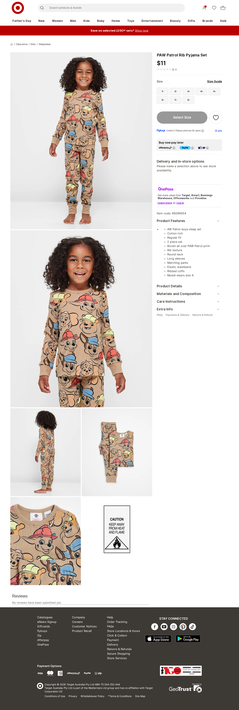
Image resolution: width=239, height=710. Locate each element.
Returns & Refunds (119, 649)
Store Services (117, 658)
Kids (86, 21)
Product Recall (82, 631)
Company (78, 617)
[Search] (42, 8)
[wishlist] (214, 7)
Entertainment (152, 21)
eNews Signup (47, 622)
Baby (100, 21)
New (41, 21)
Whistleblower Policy (92, 696)
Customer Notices (84, 626)
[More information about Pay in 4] (192, 148)
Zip (39, 635)
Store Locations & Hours (123, 631)
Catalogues (45, 617)
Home (116, 21)
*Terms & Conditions (120, 696)
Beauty (175, 21)
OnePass (43, 644)
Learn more (165, 202)
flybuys (42, 631)
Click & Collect (117, 635)
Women (57, 21)
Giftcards (43, 626)
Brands (207, 21)
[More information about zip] (207, 148)
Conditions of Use (55, 696)
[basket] (223, 7)
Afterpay (43, 640)
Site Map (140, 696)
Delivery (112, 644)
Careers (77, 622)
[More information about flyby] (202, 130)
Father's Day (21, 21)
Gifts (191, 21)
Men (73, 21)
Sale (223, 21)
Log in (180, 202)
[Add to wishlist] (216, 117)
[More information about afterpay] (174, 148)
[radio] (162, 91)
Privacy (73, 696)
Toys (130, 21)
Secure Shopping (118, 653)
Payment (113, 640)
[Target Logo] (18, 8)
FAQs (110, 626)
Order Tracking (117, 622)
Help (110, 617)
